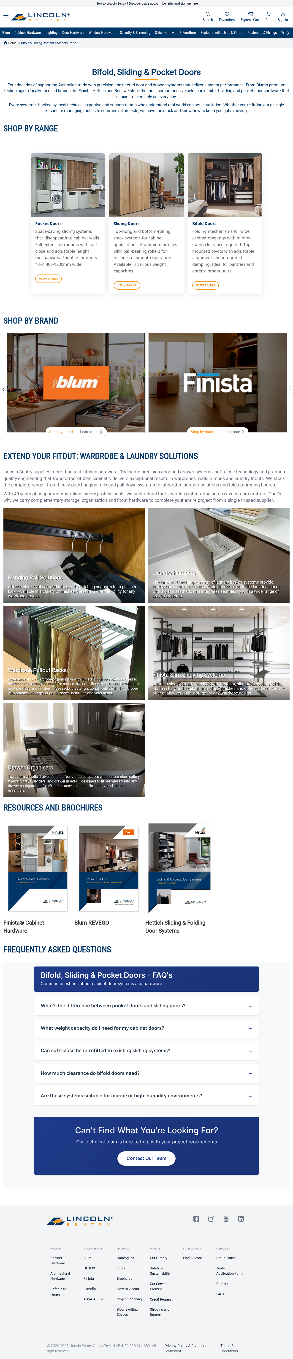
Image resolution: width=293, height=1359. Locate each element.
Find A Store (192, 1258)
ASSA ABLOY (94, 1299)
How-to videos (128, 1289)
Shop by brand (61, 432)
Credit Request (161, 1299)
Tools (121, 1268)
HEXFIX (89, 1268)
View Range (48, 279)
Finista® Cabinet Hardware (23, 927)
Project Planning (129, 1299)
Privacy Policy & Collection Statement (186, 1348)
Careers (222, 1284)
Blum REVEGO (91, 923)
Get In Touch (226, 1258)
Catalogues (125, 1258)
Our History (158, 1258)
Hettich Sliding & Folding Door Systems (175, 927)
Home (12, 43)
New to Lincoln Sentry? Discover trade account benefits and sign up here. (147, 3)
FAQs (220, 1294)
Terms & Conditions (229, 1348)
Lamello (90, 1289)
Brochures (124, 1279)
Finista (89, 1279)
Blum (87, 1258)
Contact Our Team (146, 1158)
